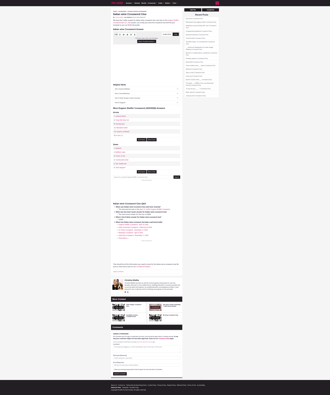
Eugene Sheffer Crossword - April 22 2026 (133, 224)
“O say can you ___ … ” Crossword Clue (198, 89)
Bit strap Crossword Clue (170, 315)
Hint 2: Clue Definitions (122, 93)
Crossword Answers (143, 267)
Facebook (210, 10)
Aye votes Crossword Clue (194, 18)
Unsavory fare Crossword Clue (196, 96)
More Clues (151, 140)
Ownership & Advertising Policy (136, 385)
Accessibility (201, 385)
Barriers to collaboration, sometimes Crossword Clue (201, 54)
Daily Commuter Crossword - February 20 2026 (135, 227)
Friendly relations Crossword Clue (197, 58)
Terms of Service (148, 342)
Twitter (193, 10)
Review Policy (171, 385)
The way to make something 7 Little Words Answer (171, 305)
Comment (116, 344)
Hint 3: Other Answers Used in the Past (127, 98)
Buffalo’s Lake (120, 152)
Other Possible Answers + (146, 41)
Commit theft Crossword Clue (195, 38)
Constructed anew (122, 160)
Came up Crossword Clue (194, 76)
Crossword (122, 11)
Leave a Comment (118, 271)
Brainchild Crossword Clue (194, 62)
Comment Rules (164, 338)
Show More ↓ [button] (124, 238)
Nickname (120, 355)
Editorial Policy (181, 385)
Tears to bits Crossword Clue (195, 72)
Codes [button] (160, 3)
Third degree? (120, 167)
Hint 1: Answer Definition (122, 89)
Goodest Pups (134, 387)
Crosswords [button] (152, 3)
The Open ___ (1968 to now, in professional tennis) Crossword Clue (199, 84)
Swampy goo (120, 124)
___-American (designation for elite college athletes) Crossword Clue (199, 48)
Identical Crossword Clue (194, 69)
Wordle (143, 3)
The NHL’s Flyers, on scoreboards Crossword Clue (200, 43)
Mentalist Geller (122, 128)
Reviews (137, 3)
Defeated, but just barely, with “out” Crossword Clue (201, 27)
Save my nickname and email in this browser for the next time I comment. (138, 369)
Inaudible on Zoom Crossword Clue (132, 315)
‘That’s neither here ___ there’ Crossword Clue (200, 65)
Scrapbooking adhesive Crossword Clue (199, 31)
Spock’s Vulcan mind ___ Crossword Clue (199, 80)
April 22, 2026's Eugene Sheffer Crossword (155, 209)
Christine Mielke (119, 17)
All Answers (141, 140)
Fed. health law (121, 164)
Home (115, 11)
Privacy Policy (140, 342)
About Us (114, 385)
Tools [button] (174, 3)
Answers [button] (129, 3)
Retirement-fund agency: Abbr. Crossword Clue (201, 22)
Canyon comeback (122, 131)
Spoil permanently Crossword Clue (197, 35)
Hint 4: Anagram (120, 103)
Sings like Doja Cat (122, 120)
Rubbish (118, 148)
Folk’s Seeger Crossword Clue (133, 305)
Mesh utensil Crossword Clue (195, 92)
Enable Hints (167, 34)
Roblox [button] (167, 3)
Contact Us (121, 385)
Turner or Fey (120, 156)
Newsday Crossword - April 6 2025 (131, 233)
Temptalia (125, 387)
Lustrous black (121, 116)
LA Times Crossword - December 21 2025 (133, 230)
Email (118, 362)
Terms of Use (191, 385)
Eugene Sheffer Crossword (137, 11)
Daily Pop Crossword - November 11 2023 (133, 235)
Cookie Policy (152, 385)
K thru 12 (119, 135)
